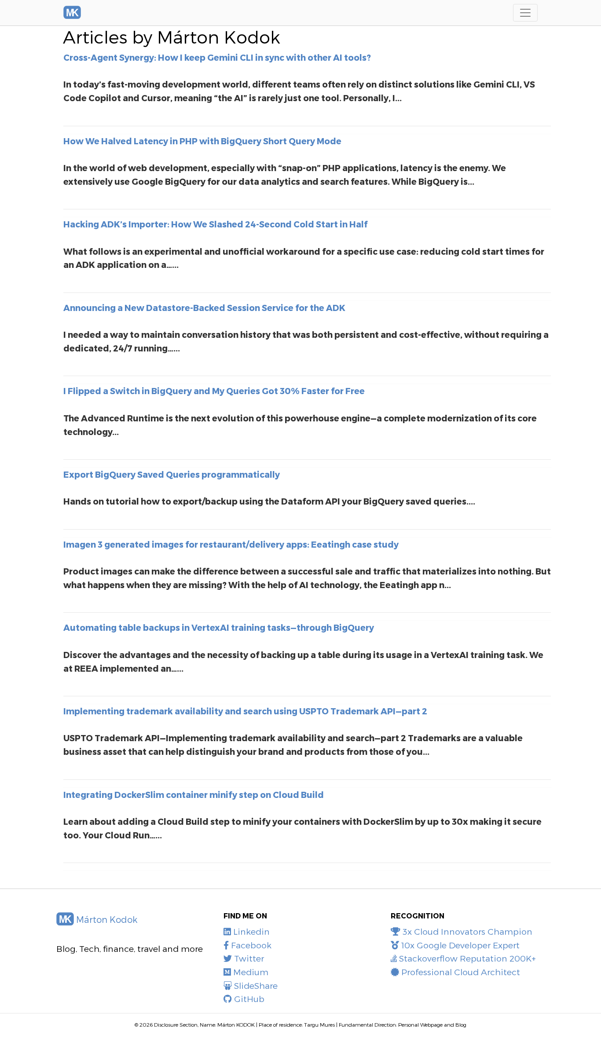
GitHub (248, 999)
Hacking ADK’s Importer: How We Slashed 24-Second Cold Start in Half (215, 224)
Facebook (250, 945)
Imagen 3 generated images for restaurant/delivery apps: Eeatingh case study (231, 544)
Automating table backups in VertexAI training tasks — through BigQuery (218, 627)
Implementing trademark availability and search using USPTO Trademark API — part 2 (245, 711)
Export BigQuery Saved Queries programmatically (171, 474)
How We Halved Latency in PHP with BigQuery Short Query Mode (202, 141)
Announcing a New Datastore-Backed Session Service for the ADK (204, 308)
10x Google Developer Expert (459, 945)
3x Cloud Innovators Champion (466, 931)
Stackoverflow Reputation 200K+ (466, 958)
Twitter (248, 958)
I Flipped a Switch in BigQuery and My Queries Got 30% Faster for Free (214, 391)
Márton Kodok (105, 919)
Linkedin (250, 931)
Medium (249, 972)
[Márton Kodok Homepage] (72, 13)
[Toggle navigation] (525, 13)
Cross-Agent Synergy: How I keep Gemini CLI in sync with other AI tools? (217, 57)
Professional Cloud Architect (459, 972)
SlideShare (255, 985)
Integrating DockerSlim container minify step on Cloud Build (193, 795)
